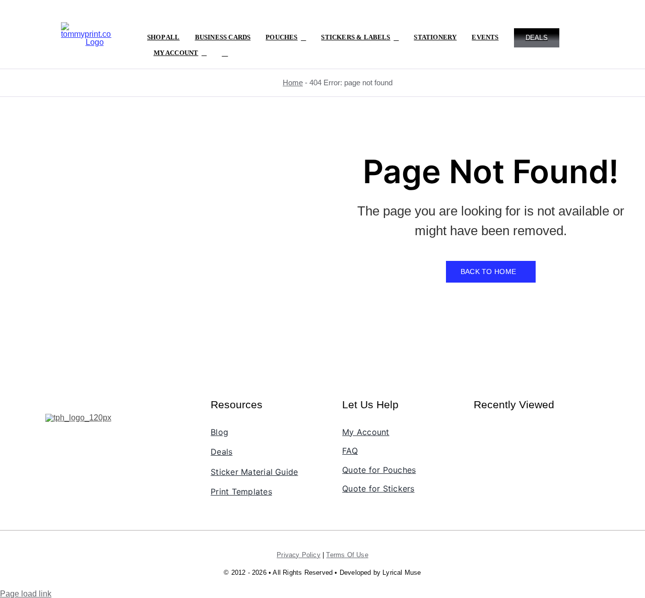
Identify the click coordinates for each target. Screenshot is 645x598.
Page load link (25, 593)
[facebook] (51, 437)
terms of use (347, 555)
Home (293, 82)
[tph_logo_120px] (78, 417)
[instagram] (69, 437)
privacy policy (298, 555)
